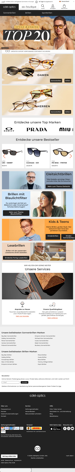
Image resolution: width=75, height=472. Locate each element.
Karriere (3, 411)
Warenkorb (64, 8)
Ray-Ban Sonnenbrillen (9, 336)
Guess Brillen (42, 357)
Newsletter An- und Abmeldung (60, 411)
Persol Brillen (42, 355)
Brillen (67, 81)
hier (60, 386)
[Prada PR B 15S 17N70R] (37, 152)
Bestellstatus (54, 416)
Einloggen (53, 8)
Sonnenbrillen (56, 81)
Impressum (17, 460)
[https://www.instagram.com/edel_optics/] (68, 429)
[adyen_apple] (21, 428)
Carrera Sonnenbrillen (8, 343)
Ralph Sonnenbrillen (41, 343)
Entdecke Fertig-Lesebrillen (16, 258)
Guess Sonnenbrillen (41, 340)
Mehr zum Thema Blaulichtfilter (16, 213)
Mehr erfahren (53, 318)
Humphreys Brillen (7, 359)
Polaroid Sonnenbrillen (8, 345)
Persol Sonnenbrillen (8, 340)
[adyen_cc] (2, 428)
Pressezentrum (6, 409)
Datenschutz (9, 460)
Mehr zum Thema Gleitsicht (59, 186)
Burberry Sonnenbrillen (42, 345)
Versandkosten (30, 411)
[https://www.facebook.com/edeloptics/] (65, 429)
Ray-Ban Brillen (6, 355)
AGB (2, 460)
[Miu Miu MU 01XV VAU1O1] (63, 152)
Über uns (4, 406)
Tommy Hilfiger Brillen (45, 362)
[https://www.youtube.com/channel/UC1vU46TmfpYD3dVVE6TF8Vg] (72, 429)
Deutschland (65, 1)
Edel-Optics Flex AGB (8, 462)
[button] (9, 7)
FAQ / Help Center (56, 409)
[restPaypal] (16, 428)
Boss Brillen (42, 359)
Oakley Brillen (6, 357)
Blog (51, 414)
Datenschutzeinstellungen (9, 414)
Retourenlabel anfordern (33, 414)
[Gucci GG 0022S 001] (12, 152)
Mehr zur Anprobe (22, 316)
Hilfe (51, 406)
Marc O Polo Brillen (7, 362)
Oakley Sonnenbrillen (8, 338)
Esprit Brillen (42, 364)
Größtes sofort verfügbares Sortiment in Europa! (19, 1)
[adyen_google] (3, 431)
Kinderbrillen (53, 236)
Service (27, 406)
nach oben (69, 455)
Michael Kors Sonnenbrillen (44, 338)
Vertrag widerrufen (9, 456)
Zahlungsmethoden (31, 409)
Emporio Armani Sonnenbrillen (45, 336)
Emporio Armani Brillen (9, 364)
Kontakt (3, 416)
